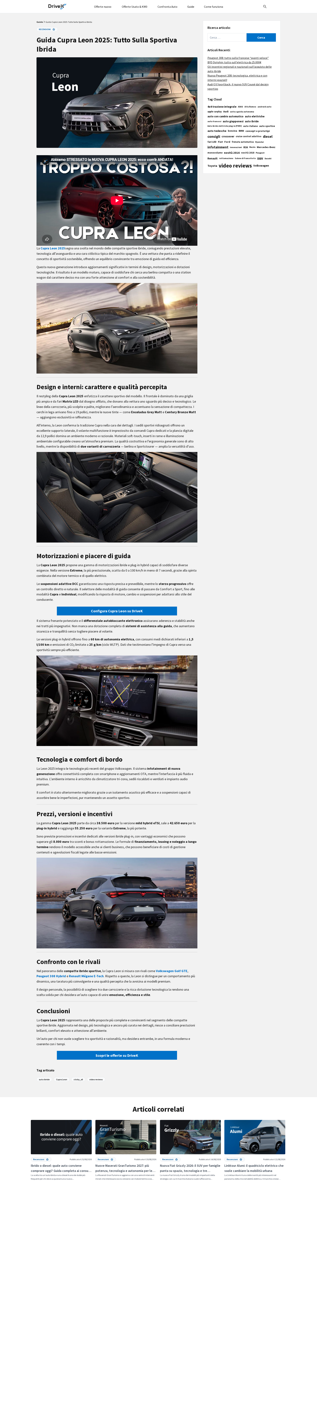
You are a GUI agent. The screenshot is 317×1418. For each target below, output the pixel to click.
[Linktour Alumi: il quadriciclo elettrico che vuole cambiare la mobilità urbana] (254, 1150)
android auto (264, 106)
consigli (213, 136)
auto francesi (214, 121)
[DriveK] (57, 7)
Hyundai (259, 141)
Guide (40, 22)
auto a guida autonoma (242, 111)
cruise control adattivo (248, 136)
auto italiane (250, 126)
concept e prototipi (257, 131)
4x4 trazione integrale (221, 106)
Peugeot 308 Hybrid (51, 976)
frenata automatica (243, 141)
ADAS (240, 106)
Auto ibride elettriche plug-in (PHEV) (224, 126)
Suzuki (268, 158)
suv (260, 158)
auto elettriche (255, 116)
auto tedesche (216, 131)
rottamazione (226, 158)
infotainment (217, 147)
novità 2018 (247, 152)
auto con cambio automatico (225, 116)
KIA (245, 147)
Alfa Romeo (250, 106)
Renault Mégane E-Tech (86, 976)
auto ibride (252, 121)
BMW (241, 130)
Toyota (212, 165)
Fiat (220, 141)
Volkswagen (261, 165)
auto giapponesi (233, 121)
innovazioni (236, 147)
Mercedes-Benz (266, 147)
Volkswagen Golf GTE (171, 971)
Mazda (252, 147)
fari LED (211, 141)
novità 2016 (232, 152)
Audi (226, 111)
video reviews (235, 165)
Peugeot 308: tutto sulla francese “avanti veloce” (238, 58)
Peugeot (260, 152)
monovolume (215, 152)
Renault (212, 158)
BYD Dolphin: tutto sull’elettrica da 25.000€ (234, 62)
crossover (228, 136)
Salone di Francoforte (245, 158)
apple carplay (214, 111)
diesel (267, 136)
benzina (232, 130)
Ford (227, 141)
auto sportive (267, 126)
